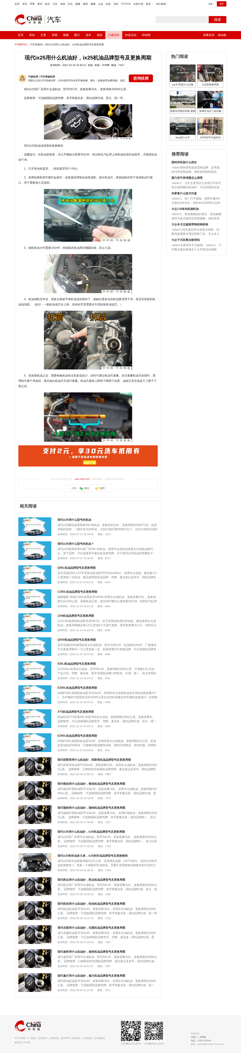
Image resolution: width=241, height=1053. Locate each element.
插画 (85, 3)
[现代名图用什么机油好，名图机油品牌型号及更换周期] (34, 927)
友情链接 (87, 1038)
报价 (100, 35)
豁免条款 (76, 1038)
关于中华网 (20, 1038)
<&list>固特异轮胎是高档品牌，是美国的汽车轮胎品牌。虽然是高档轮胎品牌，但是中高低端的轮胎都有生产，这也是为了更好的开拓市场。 (195, 170)
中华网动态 (100, 1038)
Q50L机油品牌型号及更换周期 (77, 567)
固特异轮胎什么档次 (184, 162)
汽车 (55, 3)
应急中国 (138, 3)
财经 (39, 3)
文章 (43, 35)
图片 (77, 35)
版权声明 (65, 1038)
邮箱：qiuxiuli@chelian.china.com (207, 1044)
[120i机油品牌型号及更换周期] (34, 615)
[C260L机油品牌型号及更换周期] (34, 591)
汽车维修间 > (37, 44)
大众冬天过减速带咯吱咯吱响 (189, 224)
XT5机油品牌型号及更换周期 (76, 711)
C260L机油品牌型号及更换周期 (77, 591)
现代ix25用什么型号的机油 (74, 519)
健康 (93, 3)
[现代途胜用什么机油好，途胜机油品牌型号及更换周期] (34, 951)
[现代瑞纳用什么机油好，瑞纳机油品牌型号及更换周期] (34, 807)
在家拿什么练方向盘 (184, 193)
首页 (17, 3)
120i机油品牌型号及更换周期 (76, 615)
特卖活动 (130, 35)
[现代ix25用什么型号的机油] (34, 519)
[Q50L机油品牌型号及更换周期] (34, 567)
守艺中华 (126, 3)
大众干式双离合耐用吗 (185, 239)
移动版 (222, 35)
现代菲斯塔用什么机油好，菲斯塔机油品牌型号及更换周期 (94, 759)
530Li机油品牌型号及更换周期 (77, 663)
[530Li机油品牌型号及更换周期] (34, 663)
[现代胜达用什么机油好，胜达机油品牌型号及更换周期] (34, 879)
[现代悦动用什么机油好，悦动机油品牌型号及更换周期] (34, 903)
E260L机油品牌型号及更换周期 (77, 735)
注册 (210, 4)
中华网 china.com (30, 20)
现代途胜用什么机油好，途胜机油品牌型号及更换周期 (91, 951)
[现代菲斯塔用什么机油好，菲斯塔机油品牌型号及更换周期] (34, 759)
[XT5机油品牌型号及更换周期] (34, 711)
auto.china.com (82, 479)
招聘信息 (54, 1038)
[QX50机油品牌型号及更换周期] (34, 639)
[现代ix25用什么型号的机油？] (34, 543)
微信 (86, 488)
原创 (32, 35)
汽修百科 (113, 35)
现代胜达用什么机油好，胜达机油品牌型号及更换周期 (91, 879)
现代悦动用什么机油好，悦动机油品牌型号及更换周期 (91, 903)
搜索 (217, 20)
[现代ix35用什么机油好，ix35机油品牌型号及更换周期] (34, 831)
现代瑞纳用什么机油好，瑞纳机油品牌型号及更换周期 (91, 807)
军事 (32, 3)
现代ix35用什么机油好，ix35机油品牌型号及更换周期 (91, 831)
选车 (88, 35)
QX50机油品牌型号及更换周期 (77, 639)
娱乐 (47, 3)
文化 (70, 3)
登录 (221, 4)
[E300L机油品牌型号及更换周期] (34, 687)
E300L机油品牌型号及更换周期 (77, 687)
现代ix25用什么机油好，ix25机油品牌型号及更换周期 (74, 44)
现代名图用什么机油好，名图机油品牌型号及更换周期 (91, 927)
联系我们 (43, 1038)
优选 (108, 3)
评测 (54, 35)
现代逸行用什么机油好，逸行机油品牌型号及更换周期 (91, 975)
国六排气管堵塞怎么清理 (187, 177)
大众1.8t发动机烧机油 (185, 208)
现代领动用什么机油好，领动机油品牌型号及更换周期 (91, 783)
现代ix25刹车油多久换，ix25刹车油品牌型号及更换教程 (93, 855)
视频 (66, 35)
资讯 (24, 3)
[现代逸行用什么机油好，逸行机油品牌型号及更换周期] (34, 975)
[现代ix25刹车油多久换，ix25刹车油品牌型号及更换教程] (34, 855)
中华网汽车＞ (22, 44)
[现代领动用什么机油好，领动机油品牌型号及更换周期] (34, 783)
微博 (102, 488)
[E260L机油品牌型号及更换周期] (34, 735)
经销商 (146, 35)
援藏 (77, 3)
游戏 (62, 3)
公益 (100, 3)
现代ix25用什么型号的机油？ (76, 543)
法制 (115, 3)
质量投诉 (208, 35)
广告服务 (32, 1038)
